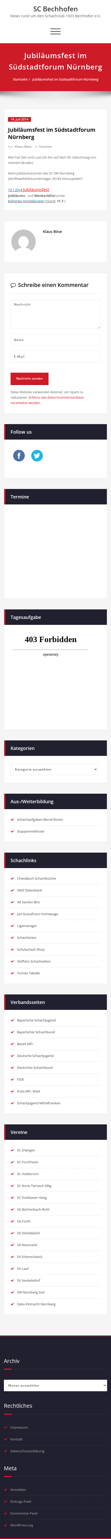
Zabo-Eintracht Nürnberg (36, 1304)
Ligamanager (27, 925)
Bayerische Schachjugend (36, 1020)
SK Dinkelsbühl (28, 1233)
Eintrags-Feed (20, 1501)
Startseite (20, 79)
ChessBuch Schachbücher (36, 878)
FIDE (20, 1079)
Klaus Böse (23, 146)
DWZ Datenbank (29, 890)
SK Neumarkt (27, 1245)
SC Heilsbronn (28, 1173)
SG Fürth (23, 1221)
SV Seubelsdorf (28, 1280)
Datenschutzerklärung (27, 1451)
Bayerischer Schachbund (36, 1032)
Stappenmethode (30, 831)
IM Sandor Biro (28, 902)
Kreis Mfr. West (28, 1091)
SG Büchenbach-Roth (33, 1209)
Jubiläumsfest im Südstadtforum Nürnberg (65, 79)
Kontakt (16, 1439)
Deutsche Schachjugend (35, 1055)
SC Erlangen (26, 1150)
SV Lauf (23, 1268)
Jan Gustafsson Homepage (37, 914)
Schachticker (26, 937)
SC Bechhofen (55, 8)
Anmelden (18, 1489)
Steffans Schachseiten (34, 961)
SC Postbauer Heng (32, 1197)
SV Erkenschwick (29, 1256)
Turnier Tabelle (28, 973)
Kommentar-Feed (23, 1513)
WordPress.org (21, 1525)
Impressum (19, 1427)
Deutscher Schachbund (35, 1067)
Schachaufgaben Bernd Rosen (40, 819)
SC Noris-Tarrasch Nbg (34, 1185)
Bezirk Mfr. (25, 1044)
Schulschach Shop (31, 949)
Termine (45, 146)
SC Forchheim (27, 1162)
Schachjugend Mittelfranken (38, 1103)
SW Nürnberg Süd (30, 1292)
